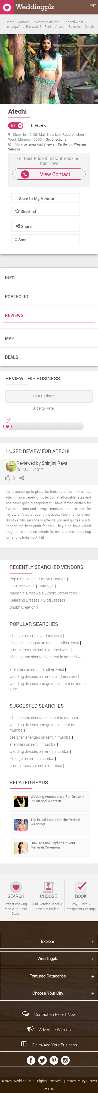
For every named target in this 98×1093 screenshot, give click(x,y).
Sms (21, 239)
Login (92, 5)
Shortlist (28, 211)
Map (9, 338)
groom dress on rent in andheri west (40, 649)
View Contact (55, 174)
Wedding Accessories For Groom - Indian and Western (57, 798)
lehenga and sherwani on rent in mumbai (44, 717)
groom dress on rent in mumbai (36, 765)
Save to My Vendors (37, 198)
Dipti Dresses (54, 600)
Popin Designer (22, 578)
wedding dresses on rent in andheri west (43, 676)
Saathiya (46, 585)
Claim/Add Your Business (54, 1044)
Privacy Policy (76, 1081)
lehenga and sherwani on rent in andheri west (48, 656)
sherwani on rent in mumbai (33, 744)
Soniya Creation (52, 578)
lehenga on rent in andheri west (36, 635)
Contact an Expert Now (55, 1014)
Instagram (65, 1060)
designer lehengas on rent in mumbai (40, 737)
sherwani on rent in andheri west (37, 669)
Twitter (42, 1060)
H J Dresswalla (22, 585)
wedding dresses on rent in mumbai (39, 751)
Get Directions (56, 139)
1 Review (38, 125)
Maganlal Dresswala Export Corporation (43, 593)
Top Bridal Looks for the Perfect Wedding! (55, 821)
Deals (11, 357)
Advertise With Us (55, 1029)
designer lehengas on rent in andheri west (44, 642)
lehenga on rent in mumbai (32, 758)
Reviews (14, 315)
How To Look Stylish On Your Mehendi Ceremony (52, 845)
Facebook (31, 1060)
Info (10, 277)
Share (26, 226)
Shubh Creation (23, 607)
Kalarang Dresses (24, 600)
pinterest (54, 1060)
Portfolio (16, 296)
